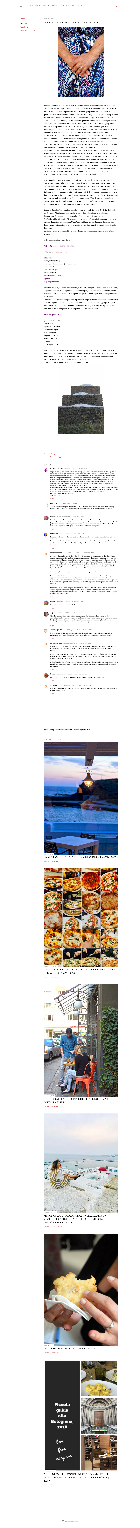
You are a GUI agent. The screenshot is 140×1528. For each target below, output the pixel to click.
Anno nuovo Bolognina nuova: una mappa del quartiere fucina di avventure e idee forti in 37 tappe (77, 1477)
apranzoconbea (56, 553)
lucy (51, 613)
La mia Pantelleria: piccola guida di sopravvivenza (80, 857)
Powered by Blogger (71, 1521)
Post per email (55, 454)
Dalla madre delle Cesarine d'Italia (69, 1348)
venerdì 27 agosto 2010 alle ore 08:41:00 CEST (68, 613)
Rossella (53, 516)
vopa (65, 252)
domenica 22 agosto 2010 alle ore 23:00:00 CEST (79, 468)
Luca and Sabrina (56, 468)
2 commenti (55, 1352)
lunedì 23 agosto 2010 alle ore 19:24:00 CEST (73, 534)
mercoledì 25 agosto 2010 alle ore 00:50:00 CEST (78, 553)
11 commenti (55, 1485)
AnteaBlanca (55, 503)
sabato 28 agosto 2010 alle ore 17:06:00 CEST (77, 643)
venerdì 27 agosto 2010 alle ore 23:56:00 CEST (77, 630)
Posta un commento (57, 977)
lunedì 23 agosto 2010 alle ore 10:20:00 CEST (75, 503)
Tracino (75, 195)
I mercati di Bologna (37, 5)
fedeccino (54, 534)
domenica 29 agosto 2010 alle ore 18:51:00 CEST (78, 685)
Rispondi (53, 499)
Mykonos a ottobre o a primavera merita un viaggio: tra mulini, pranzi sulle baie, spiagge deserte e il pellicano (76, 1219)
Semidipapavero (56, 630)
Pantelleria (24, 27)
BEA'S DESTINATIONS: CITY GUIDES (62, 5)
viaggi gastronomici (27, 30)
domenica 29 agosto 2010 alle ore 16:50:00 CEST (72, 674)
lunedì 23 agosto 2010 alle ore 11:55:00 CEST (71, 516)
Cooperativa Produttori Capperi (61, 129)
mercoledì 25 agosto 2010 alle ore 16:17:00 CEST (72, 601)
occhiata (57, 252)
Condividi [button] (23, 18)
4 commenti (55, 861)
